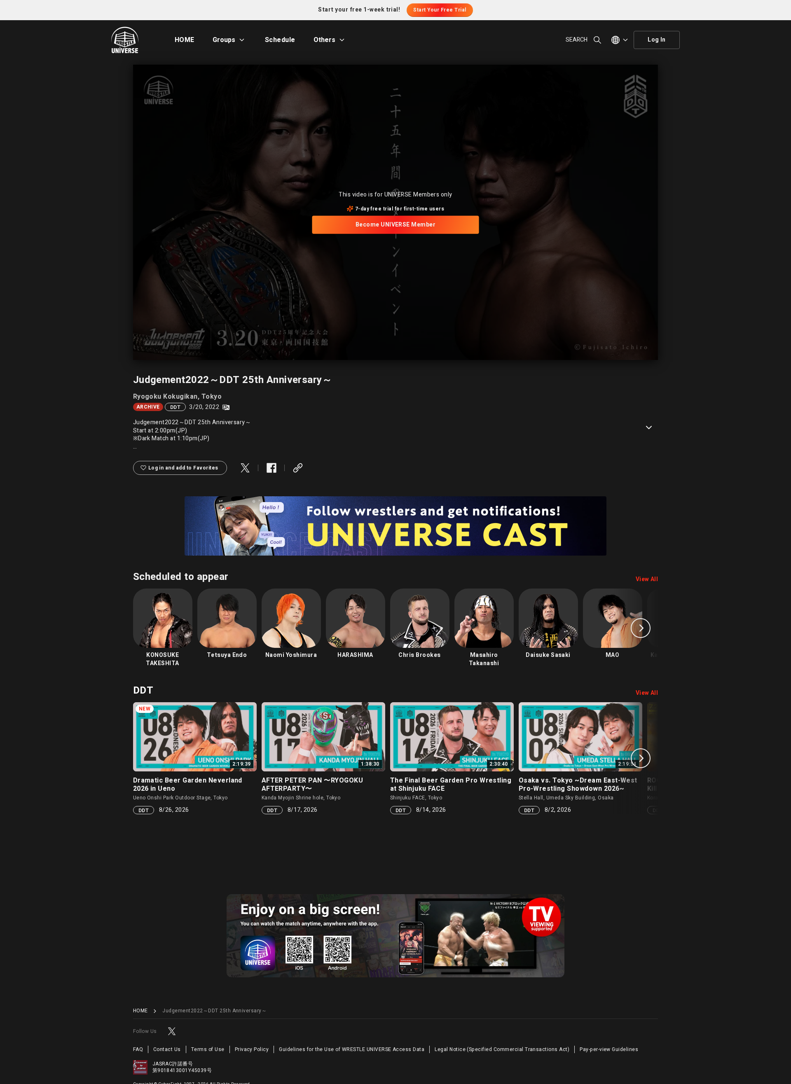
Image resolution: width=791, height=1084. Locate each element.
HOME (184, 40)
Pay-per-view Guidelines (609, 1049)
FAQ (138, 1049)
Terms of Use (208, 1049)
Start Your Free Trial (439, 10)
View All (647, 579)
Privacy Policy (252, 1049)
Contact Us (167, 1049)
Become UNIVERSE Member (396, 224)
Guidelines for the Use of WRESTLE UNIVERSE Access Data (351, 1049)
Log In (657, 39)
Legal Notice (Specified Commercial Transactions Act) (502, 1049)
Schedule (280, 40)
